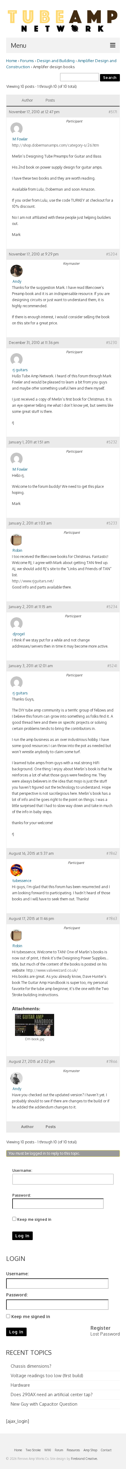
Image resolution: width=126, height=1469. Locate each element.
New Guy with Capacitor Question (44, 1404)
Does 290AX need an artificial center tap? (52, 1394)
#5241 (112, 665)
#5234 (111, 606)
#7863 (111, 918)
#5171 (113, 112)
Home (11, 60)
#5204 (111, 254)
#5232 (111, 442)
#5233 (111, 523)
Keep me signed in (34, 1219)
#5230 (111, 342)
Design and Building (56, 60)
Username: (22, 1170)
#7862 (111, 853)
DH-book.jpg (34, 1039)
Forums (27, 60)
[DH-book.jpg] (34, 1025)
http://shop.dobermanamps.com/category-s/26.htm (55, 145)
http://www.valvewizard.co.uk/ (52, 970)
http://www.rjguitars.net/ (33, 581)
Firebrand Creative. (84, 1458)
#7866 (111, 1061)
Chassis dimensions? (31, 1366)
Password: (21, 1195)
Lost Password (105, 1333)
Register (101, 1328)
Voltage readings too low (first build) (47, 1375)
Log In (22, 1235)
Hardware (20, 1385)
